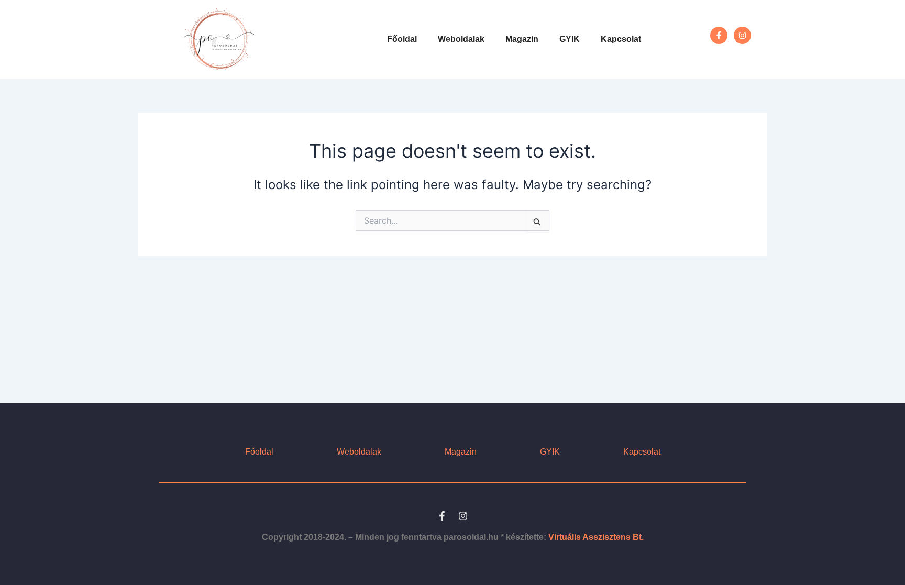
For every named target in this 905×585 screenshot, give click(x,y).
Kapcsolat (621, 39)
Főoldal (402, 39)
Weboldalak (461, 39)
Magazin (521, 39)
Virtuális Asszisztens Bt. (596, 537)
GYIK (569, 39)
